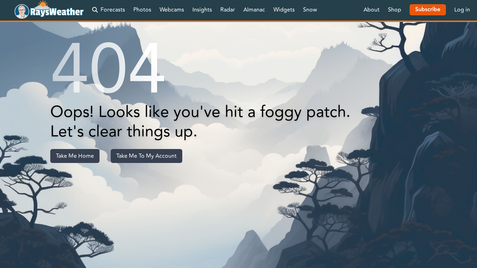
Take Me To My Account (146, 156)
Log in (462, 10)
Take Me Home (75, 156)
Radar (227, 10)
